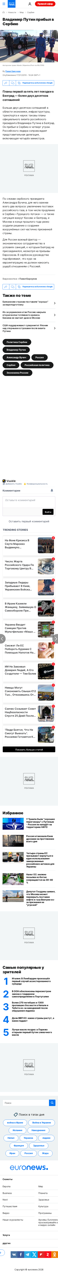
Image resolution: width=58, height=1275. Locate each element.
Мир (22, 12)
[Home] (4, 12)
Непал (11, 1138)
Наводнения (38, 1130)
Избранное (13, 813)
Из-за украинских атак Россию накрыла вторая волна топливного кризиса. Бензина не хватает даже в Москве (24, 315)
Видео (6, 1213)
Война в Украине (41, 1122)
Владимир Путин (16, 349)
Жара (45, 1153)
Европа (6, 1186)
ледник (46, 1138)
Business (7, 1193)
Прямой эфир (45, 3)
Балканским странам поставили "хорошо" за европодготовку (25, 303)
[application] (29, 46)
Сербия (30, 12)
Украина (28, 1138)
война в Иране (15, 1122)
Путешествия (10, 1206)
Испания (17, 1130)
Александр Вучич (16, 357)
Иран (12, 1153)
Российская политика (37, 365)
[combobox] (29, 1103)
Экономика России (17, 372)
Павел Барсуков (13, 71)
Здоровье (38, 1145)
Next (5, 1199)
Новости (12, 12)
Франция (19, 1145)
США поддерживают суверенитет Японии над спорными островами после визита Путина (25, 328)
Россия (39, 357)
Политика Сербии (17, 342)
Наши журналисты (13, 1219)
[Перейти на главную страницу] (11, 4)
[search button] (52, 1103)
